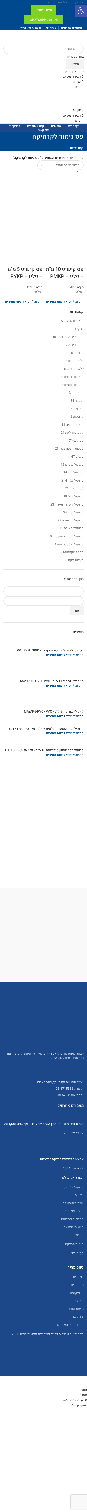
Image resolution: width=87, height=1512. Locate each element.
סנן (77, 610)
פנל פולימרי (76, 472)
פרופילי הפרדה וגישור (69, 504)
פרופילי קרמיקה (73, 520)
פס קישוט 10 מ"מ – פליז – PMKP (65, 273)
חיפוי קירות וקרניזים (70, 336)
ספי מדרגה (76, 488)
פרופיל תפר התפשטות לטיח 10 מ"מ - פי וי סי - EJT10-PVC (44, 750)
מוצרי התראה (75, 424)
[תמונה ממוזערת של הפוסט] (43, 1117)
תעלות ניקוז (76, 560)
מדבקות (78, 416)
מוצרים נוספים (74, 384)
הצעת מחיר (76, 1308)
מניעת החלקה (74, 432)
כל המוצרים (76, 360)
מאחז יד (78, 408)
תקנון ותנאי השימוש (70, 1324)
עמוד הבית (77, 157)
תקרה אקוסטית (73, 552)
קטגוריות (77, 148)
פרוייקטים (77, 1292)
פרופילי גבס (76, 496)
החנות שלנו (76, 1284)
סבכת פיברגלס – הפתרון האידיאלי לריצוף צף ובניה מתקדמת (44, 1123)
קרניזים (79, 352)
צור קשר (78, 1316)
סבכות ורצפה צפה (71, 448)
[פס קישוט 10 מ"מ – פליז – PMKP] (64, 196)
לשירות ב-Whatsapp (44, 20)
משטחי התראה (74, 1227)
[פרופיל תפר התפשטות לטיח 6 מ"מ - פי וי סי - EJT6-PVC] (44, 724)
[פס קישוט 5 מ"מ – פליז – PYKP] (22, 196)
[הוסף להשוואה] (65, 260)
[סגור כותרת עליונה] (81, 1382)
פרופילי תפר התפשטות (68, 536)
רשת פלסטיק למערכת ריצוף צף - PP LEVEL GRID (50, 650)
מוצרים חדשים (74, 376)
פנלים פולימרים (73, 1211)
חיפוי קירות (76, 345)
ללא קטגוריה (75, 369)
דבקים (79, 329)
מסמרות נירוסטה (72, 1219)
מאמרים (78, 1300)
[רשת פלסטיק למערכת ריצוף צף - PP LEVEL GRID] (43, 643)
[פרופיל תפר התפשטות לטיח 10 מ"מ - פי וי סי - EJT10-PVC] (43, 743)
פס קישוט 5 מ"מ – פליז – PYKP (25, 273)
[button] (81, 11)
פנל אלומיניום (74, 464)
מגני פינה (77, 392)
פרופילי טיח (76, 512)
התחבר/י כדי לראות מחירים (65, 655)
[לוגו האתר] (66, 36)
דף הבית (78, 1276)
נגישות (79, 400)
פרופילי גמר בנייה (72, 1187)
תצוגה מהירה (78, 260)
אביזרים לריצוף (74, 321)
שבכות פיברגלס (73, 1203)
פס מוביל (77, 440)
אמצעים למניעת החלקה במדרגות (62, 1159)
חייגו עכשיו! (44, 10)
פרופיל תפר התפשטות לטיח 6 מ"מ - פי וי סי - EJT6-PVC (46, 729)
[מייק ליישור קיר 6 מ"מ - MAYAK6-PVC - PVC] (43, 700)
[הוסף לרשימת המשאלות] (53, 260)
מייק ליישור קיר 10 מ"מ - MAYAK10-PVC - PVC (52, 681)
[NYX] (43, 940)
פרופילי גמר (76, 480)
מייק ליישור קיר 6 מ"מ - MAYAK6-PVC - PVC (54, 711)
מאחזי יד (78, 1235)
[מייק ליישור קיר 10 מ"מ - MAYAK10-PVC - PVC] (43, 669)
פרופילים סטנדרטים (70, 544)
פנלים (80, 456)
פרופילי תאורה (74, 528)
